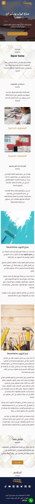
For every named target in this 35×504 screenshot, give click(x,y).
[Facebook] (25, 486)
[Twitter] (21, 486)
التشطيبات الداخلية (17, 128)
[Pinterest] (29, 486)
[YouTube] (9, 486)
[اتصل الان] (31, 500)
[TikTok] (6, 486)
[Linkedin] (13, 486)
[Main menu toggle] (4, 3)
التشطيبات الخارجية (17, 156)
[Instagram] (17, 486)
